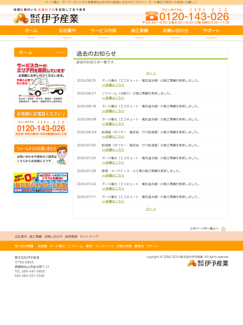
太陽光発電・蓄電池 (130, 246)
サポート (152, 246)
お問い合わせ (53, 236)
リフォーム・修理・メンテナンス (90, 246)
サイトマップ (89, 236)
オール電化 (57, 246)
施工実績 (35, 236)
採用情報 (71, 236)
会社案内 (21, 236)
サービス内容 (24, 246)
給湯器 (42, 246)
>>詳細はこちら (113, 85)
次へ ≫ (151, 73)
